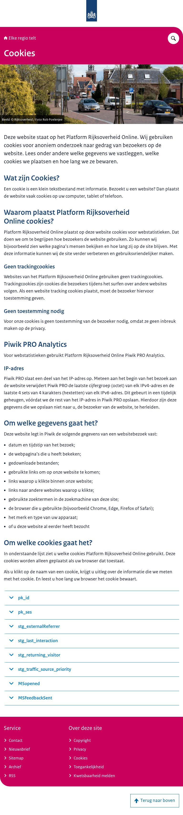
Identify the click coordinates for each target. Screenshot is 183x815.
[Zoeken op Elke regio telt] (173, 38)
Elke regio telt (22, 38)
